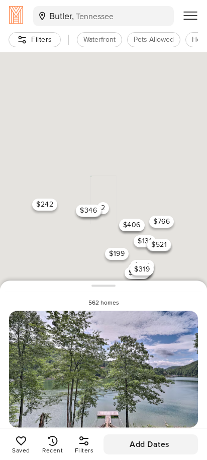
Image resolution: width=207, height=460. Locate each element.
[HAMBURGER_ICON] (190, 16)
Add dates (150, 444)
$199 (117, 253)
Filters (41, 39)
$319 (142, 268)
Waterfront (99, 39)
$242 (44, 204)
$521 (159, 244)
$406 (132, 224)
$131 (145, 241)
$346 (88, 210)
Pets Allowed (154, 39)
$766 (161, 221)
